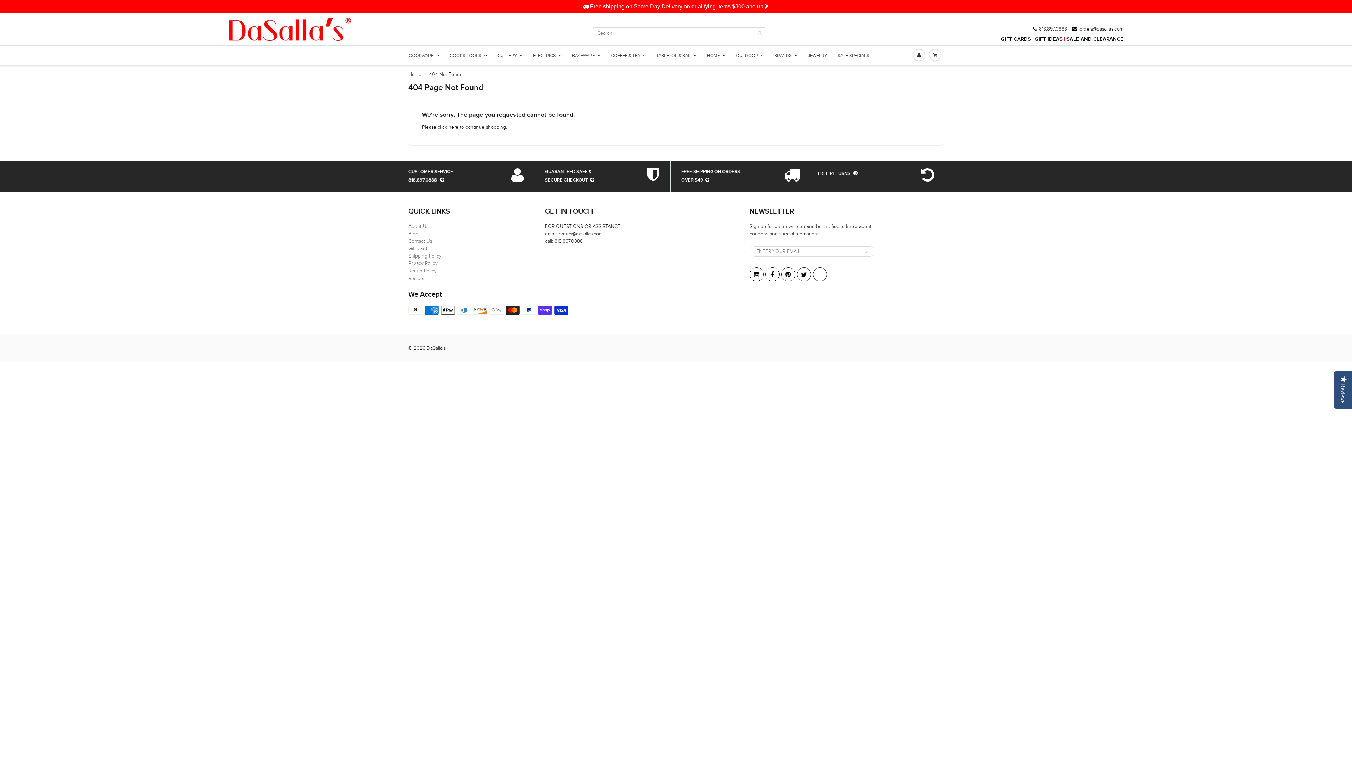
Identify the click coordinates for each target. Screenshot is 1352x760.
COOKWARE (421, 55)
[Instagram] (757, 274)
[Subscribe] (866, 252)
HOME (713, 55)
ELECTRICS (544, 55)
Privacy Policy (423, 263)
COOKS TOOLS (465, 55)
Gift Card (417, 249)
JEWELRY (817, 55)
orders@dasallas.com (1101, 29)
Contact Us (420, 241)
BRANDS (783, 55)
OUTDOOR (747, 55)
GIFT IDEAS (1049, 39)
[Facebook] (772, 274)
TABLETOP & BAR (673, 55)
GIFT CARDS (1016, 39)
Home (414, 74)
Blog (413, 234)
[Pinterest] (788, 274)
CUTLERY (507, 55)
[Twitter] (804, 274)
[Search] (759, 33)
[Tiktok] (820, 274)
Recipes (416, 278)
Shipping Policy (425, 256)
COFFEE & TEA (625, 55)
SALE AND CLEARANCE (1094, 39)
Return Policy (422, 271)
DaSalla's (436, 348)
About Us (418, 226)
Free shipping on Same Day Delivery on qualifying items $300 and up (677, 7)
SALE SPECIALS (853, 55)
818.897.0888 (1053, 29)
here (453, 127)
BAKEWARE (583, 55)
